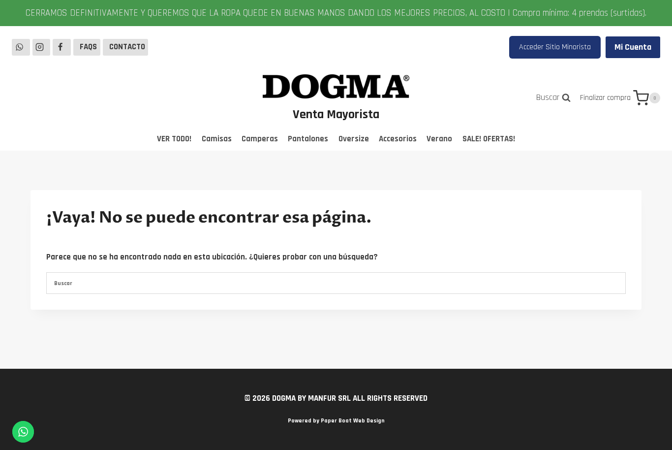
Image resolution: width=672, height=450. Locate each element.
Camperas (260, 138)
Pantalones (308, 138)
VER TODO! (174, 138)
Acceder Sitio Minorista (555, 47)
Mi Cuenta (632, 47)
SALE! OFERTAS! (488, 138)
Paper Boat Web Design (353, 420)
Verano (439, 138)
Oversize (353, 138)
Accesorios (398, 138)
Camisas (217, 138)
